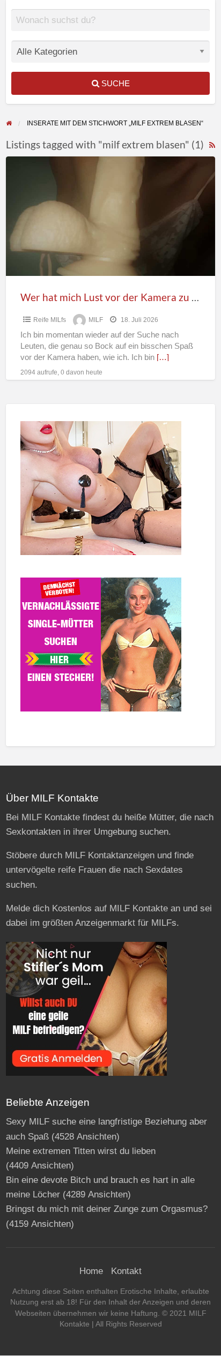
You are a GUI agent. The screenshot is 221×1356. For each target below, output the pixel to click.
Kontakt (126, 1271)
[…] (163, 357)
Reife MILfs (49, 320)
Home (91, 1271)
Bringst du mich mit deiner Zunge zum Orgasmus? (107, 1209)
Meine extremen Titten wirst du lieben (81, 1151)
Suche (114, 83)
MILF (96, 320)
